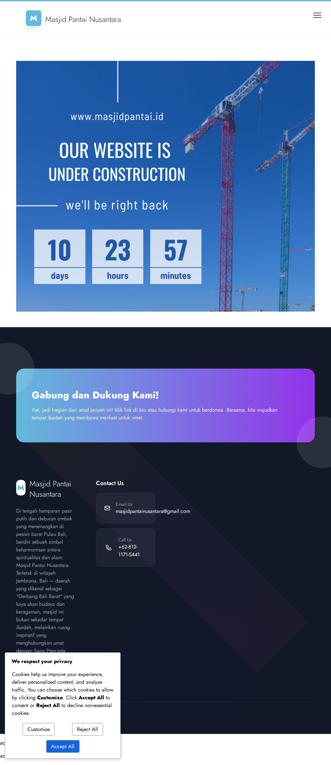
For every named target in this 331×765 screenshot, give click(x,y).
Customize (38, 729)
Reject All (87, 729)
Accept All (62, 746)
